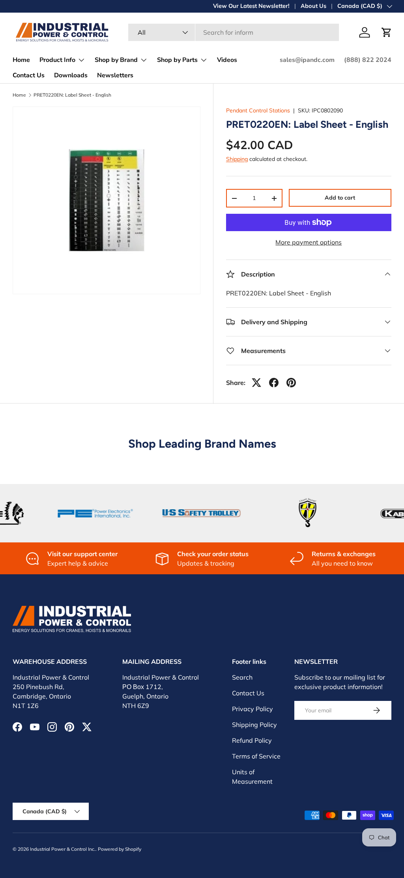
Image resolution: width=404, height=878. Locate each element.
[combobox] (233, 32)
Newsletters (115, 75)
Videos (227, 60)
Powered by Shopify (119, 849)
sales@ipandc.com (307, 60)
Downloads (71, 75)
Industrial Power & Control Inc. (62, 849)
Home (21, 60)
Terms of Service (256, 756)
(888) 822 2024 (367, 60)
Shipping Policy (254, 725)
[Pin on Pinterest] (291, 382)
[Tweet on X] (256, 382)
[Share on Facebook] (273, 382)
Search (242, 677)
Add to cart (340, 197)
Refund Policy (252, 740)
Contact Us (29, 75)
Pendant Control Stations (258, 110)
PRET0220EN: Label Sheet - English (72, 95)
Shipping (237, 159)
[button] (386, 32)
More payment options (308, 242)
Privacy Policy (252, 709)
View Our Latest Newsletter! (251, 5)
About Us (313, 5)
